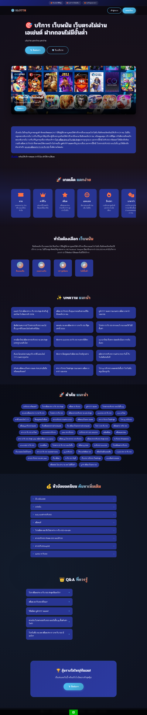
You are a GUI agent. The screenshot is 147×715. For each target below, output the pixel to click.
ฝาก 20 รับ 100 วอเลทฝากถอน (47, 452)
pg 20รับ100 (68, 452)
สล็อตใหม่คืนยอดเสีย (104, 452)
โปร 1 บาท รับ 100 (101, 426)
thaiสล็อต (43, 445)
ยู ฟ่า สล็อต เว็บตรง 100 (89, 465)
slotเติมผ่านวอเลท (112, 458)
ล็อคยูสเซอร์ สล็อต (41, 419)
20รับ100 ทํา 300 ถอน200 (88, 432)
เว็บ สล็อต (56, 458)
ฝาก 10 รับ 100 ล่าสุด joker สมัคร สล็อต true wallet (35, 439)
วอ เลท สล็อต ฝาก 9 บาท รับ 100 (33, 413)
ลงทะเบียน (129, 10)
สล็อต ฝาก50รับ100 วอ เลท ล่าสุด (80, 413)
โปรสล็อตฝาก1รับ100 (120, 445)
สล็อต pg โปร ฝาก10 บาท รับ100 (70, 439)
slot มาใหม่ (121, 413)
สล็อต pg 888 (83, 445)
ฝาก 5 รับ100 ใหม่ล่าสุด (107, 419)
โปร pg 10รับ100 (126, 419)
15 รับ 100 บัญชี (70, 458)
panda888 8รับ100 (49, 432)
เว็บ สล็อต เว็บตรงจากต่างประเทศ (78, 426)
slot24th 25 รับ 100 (104, 413)
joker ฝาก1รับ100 (68, 432)
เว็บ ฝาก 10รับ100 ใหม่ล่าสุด (91, 458)
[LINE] (73, 712)
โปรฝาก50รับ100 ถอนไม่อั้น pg (113, 407)
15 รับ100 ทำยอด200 (121, 439)
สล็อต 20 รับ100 (74, 407)
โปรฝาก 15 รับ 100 (56, 413)
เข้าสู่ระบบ (114, 10)
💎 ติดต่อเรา (35, 50)
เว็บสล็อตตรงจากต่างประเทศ (51, 426)
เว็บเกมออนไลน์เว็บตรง (23, 452)
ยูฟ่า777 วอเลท (91, 407)
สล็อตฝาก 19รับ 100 (120, 426)
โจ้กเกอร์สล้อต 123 (84, 452)
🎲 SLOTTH (18, 10)
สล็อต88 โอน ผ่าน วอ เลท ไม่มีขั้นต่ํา (62, 465)
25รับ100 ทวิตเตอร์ (29, 407)
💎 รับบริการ (57, 50)
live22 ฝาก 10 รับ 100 (124, 452)
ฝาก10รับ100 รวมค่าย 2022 (62, 419)
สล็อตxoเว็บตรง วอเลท (85, 419)
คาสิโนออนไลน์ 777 (22, 419)
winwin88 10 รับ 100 (27, 445)
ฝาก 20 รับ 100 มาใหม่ (29, 432)
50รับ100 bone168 (100, 445)
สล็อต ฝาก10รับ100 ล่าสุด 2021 (97, 439)
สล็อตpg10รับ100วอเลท (28, 426)
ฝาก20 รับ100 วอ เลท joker (37, 458)
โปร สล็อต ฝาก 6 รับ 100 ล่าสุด (52, 407)
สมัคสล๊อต (107, 432)
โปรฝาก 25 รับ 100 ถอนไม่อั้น (63, 445)
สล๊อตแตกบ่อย (121, 432)
